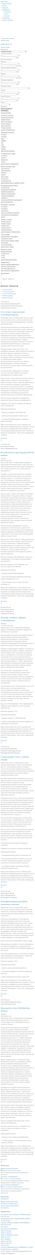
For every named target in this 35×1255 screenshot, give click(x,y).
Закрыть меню (5, 40)
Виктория (4, 438)
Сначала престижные (9, 293)
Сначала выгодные (8, 291)
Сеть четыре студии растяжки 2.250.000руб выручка (16, 1214)
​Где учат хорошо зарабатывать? (10, 1184)
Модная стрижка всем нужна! (9, 1168)
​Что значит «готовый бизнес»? (9, 1176)
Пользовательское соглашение (9, 1249)
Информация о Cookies (26, 1247)
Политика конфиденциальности (10, 1247)
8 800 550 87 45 (6, 44)
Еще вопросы (4, 1198)
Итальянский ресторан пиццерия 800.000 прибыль (15, 1218)
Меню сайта (4, 1)
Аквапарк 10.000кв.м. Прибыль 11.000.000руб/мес (15, 1222)
